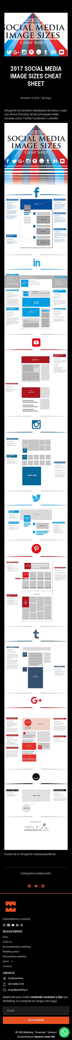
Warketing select (11, 951)
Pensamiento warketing (14, 956)
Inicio (5, 937)
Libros (6, 961)
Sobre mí (7, 941)
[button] (29, 886)
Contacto (7, 966)
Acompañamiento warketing (17, 946)
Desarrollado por (36, 1036)
